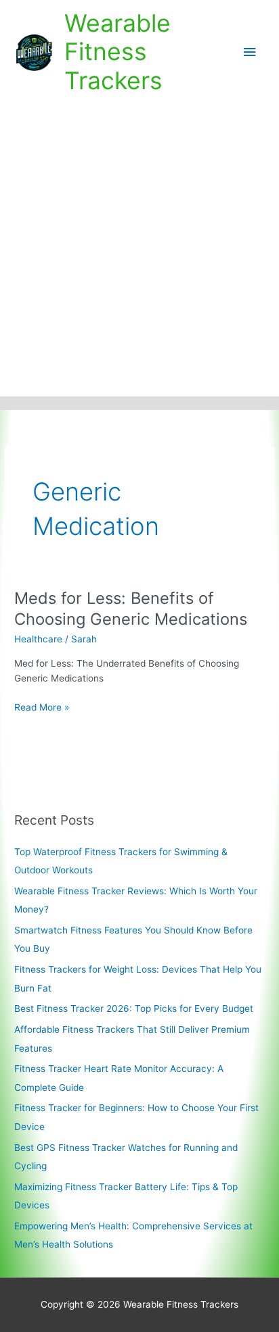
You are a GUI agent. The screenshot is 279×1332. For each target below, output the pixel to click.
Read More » (41, 708)
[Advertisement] (139, 250)
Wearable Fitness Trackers (117, 52)
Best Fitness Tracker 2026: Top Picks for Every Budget (133, 1008)
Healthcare (38, 639)
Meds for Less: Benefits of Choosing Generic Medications (130, 608)
